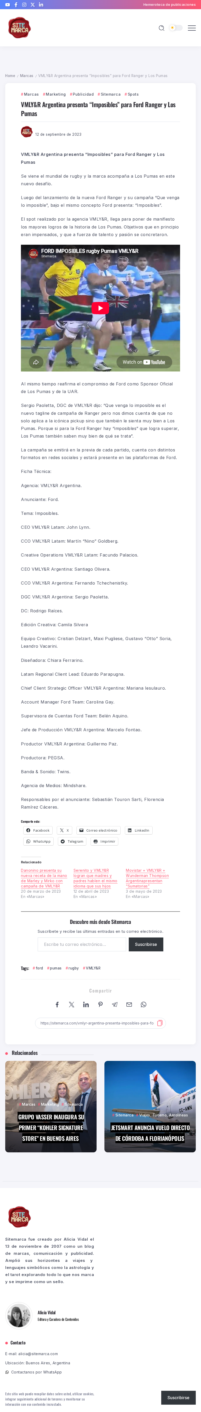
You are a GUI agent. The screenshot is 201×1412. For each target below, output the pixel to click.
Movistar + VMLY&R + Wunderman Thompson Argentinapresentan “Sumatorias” (147, 878)
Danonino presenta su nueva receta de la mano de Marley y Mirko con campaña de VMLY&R (44, 878)
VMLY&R (93, 968)
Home (10, 76)
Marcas (27, 76)
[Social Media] (7, 4)
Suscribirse (146, 944)
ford (39, 968)
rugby (74, 968)
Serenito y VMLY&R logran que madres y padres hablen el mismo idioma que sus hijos (96, 878)
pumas (56, 968)
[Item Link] (51, 1106)
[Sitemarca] (19, 27)
